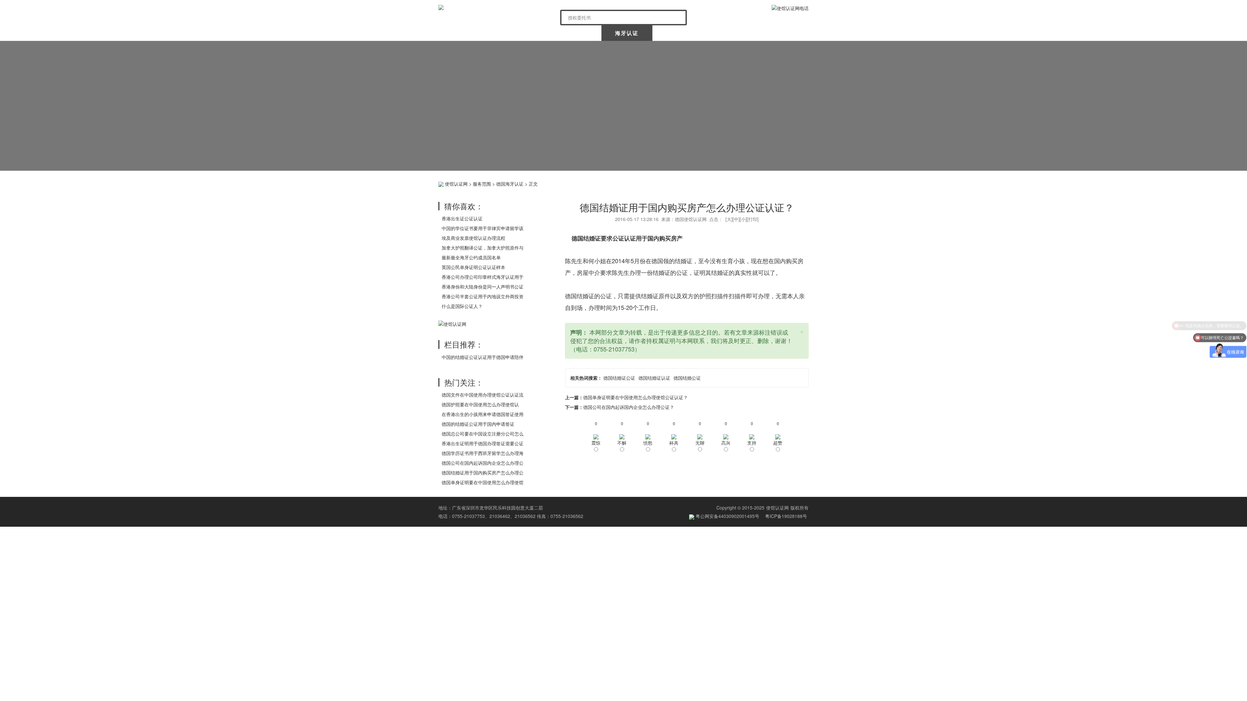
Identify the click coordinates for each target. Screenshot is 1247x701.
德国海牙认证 (509, 183)
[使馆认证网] (496, 7)
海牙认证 (626, 33)
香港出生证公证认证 (462, 218)
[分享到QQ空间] (742, 183)
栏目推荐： (463, 344)
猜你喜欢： (463, 206)
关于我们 (515, 33)
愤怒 (647, 442)
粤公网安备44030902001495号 (726, 516)
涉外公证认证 (678, 33)
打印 (752, 219)
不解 (621, 442)
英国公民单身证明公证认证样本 (473, 267)
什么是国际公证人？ (462, 306)
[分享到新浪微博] (752, 183)
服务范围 (482, 183)
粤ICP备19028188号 (786, 516)
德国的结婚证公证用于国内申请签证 (478, 424)
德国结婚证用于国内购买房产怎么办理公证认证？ (687, 207)
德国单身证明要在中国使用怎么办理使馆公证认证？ (635, 397)
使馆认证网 (464, 33)
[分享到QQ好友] (792, 183)
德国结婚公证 (687, 378)
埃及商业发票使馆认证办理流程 (473, 238)
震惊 (595, 442)
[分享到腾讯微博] (772, 183)
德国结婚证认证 (654, 378)
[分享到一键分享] (803, 183)
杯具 (673, 442)
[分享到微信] (762, 183)
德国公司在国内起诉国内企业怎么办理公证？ (628, 407)
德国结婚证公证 (619, 378)
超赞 (777, 442)
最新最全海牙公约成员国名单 (471, 257)
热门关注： (463, 382)
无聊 (699, 442)
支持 (751, 442)
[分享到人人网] (782, 183)
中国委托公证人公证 (571, 33)
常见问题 (782, 33)
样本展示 (730, 33)
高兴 (725, 442)
